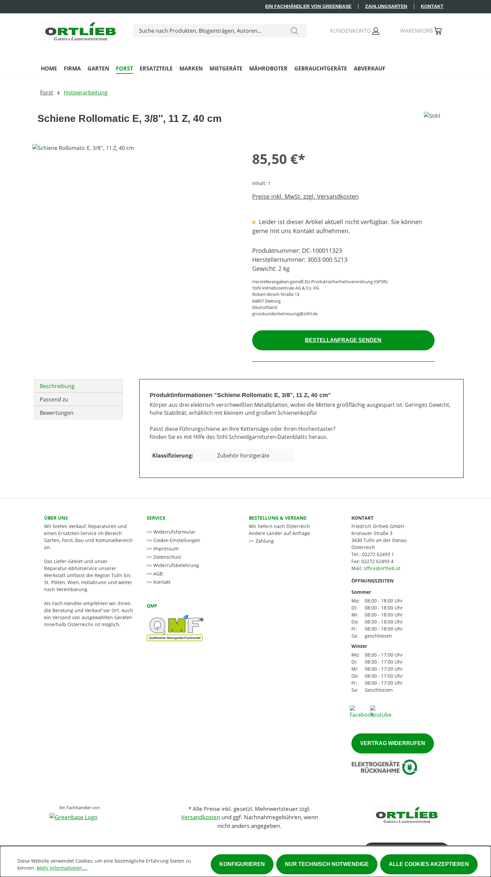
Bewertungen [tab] (56, 412)
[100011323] (135, 216)
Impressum (165, 548)
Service (156, 518)
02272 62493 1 (378, 554)
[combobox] (208, 30)
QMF (152, 605)
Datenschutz (166, 557)
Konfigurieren (242, 864)
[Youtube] (380, 711)
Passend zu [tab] (54, 399)
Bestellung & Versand (278, 518)
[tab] (78, 385)
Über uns (56, 518)
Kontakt (432, 6)
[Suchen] (295, 30)
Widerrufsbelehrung (175, 565)
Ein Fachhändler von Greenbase (308, 6)
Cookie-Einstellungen (176, 540)
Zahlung (264, 541)
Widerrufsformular (173, 532)
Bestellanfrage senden (343, 340)
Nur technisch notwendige (327, 864)
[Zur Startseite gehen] (80, 29)
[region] (136, 216)
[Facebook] (362, 711)
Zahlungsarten (386, 6)
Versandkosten (200, 817)
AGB (157, 573)
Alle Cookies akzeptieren (429, 864)
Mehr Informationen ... (62, 868)
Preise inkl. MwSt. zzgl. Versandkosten (305, 196)
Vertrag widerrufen (392, 743)
